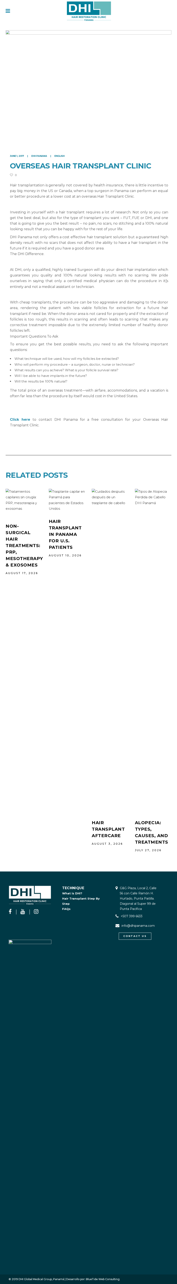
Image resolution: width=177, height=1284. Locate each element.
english (59, 156)
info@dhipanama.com (138, 926)
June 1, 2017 (17, 156)
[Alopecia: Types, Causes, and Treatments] (153, 651)
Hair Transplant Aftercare (108, 829)
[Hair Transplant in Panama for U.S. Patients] (67, 500)
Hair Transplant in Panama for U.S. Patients (65, 534)
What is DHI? (72, 893)
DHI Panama (39, 156)
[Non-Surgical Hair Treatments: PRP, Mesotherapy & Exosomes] (24, 502)
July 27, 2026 (148, 850)
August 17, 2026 (22, 573)
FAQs (66, 909)
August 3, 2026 (107, 843)
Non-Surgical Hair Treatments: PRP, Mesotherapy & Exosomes (24, 546)
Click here (20, 419)
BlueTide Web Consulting (103, 1279)
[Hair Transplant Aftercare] (110, 651)
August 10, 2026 (65, 555)
